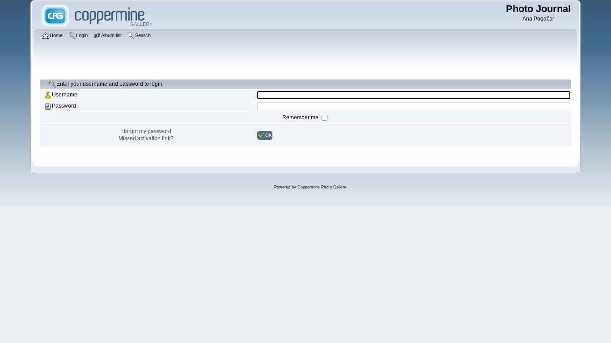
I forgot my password (146, 131)
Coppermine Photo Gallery (321, 187)
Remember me (301, 117)
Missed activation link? (146, 138)
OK (268, 134)
